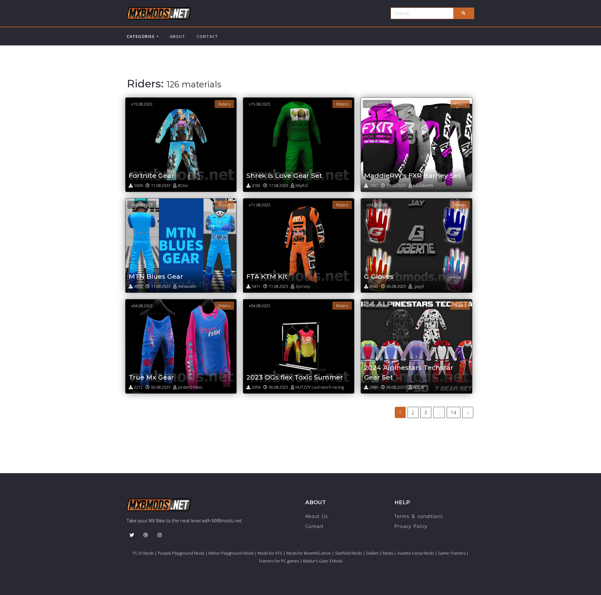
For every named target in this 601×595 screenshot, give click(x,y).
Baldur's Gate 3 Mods (322, 561)
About (177, 36)
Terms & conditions (418, 516)
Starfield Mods (348, 553)
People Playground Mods (181, 553)
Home (134, 68)
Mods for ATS (270, 553)
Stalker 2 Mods (379, 553)
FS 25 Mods (143, 553)
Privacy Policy (410, 526)
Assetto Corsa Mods (415, 553)
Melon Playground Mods (231, 553)
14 (453, 412)
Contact (207, 36)
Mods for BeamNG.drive (308, 553)
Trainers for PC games (279, 561)
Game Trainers (451, 553)
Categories (142, 36)
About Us (316, 516)
